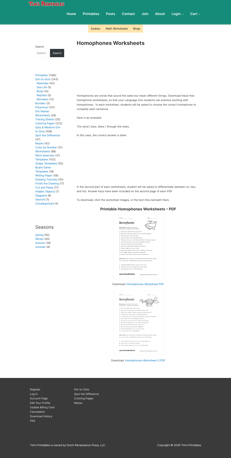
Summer (40, 247)
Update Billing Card (42, 407)
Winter (39, 239)
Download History (41, 416)
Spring (39, 235)
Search (39, 46)
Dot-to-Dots (81, 389)
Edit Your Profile (40, 403)
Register (35, 389)
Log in (34, 394)
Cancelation (37, 411)
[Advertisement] (138, 71)
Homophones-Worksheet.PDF (145, 284)
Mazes (78, 403)
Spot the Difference (86, 394)
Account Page (39, 398)
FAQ (32, 420)
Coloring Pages (83, 398)
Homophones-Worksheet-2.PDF (145, 360)
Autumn (40, 243)
